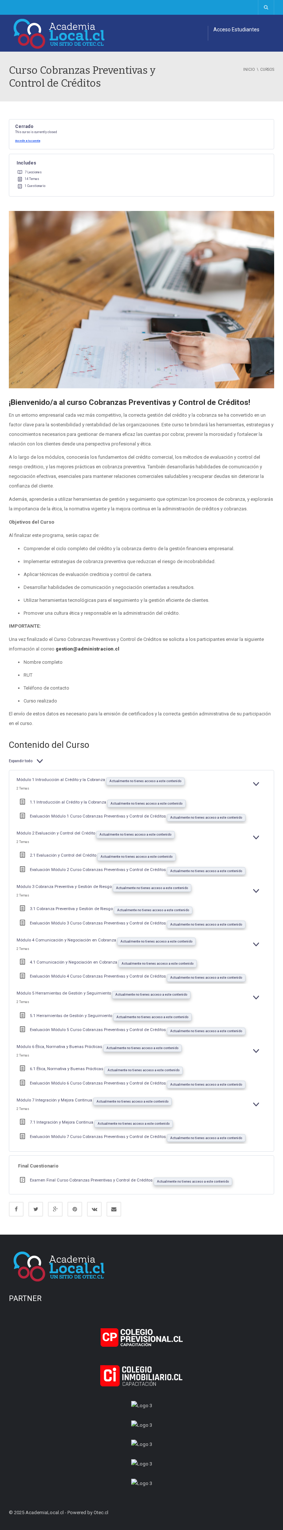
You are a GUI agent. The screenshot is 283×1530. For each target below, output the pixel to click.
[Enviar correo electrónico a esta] (113, 1209)
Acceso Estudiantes (236, 29)
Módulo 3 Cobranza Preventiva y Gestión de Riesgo (65, 886)
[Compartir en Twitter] (35, 1209)
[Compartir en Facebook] (16, 1209)
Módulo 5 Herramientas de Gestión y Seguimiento (64, 993)
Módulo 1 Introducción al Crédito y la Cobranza (61, 779)
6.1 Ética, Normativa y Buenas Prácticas (67, 1068)
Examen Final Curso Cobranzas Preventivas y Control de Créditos (92, 1180)
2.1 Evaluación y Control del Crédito (63, 855)
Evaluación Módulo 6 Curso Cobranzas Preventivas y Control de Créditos (98, 1083)
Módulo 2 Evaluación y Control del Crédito (56, 833)
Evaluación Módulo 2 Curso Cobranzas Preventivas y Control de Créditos (98, 869)
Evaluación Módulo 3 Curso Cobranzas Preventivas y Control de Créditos (98, 923)
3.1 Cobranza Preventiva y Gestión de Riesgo (72, 908)
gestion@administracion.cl (87, 649)
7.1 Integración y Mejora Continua (62, 1122)
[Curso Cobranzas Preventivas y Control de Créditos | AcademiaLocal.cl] (59, 33)
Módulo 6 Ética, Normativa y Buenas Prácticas (60, 1046)
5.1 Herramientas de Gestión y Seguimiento (71, 1015)
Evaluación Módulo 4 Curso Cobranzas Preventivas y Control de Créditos (98, 976)
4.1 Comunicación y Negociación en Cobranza (74, 962)
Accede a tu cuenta (27, 140)
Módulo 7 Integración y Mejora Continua (55, 1100)
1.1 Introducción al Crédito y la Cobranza (68, 802)
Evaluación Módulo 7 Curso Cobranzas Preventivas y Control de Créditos (98, 1136)
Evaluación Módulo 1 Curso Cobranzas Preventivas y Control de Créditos (98, 816)
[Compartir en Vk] (94, 1209)
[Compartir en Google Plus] (55, 1209)
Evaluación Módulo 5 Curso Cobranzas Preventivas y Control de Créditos (98, 1029)
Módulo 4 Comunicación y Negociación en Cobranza (67, 940)
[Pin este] (74, 1209)
